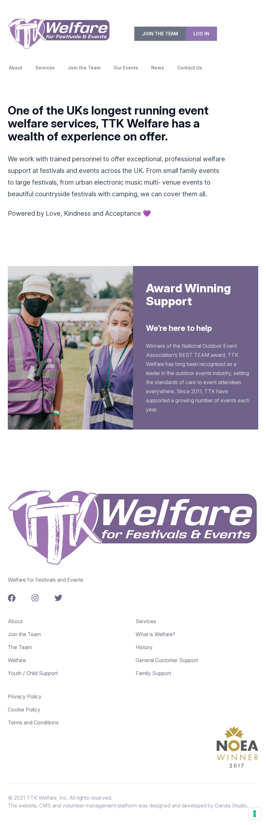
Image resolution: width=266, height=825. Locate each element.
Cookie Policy (24, 709)
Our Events (126, 67)
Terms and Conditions (33, 722)
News (157, 67)
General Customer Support (167, 660)
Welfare (17, 660)
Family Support (153, 673)
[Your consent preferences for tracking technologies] (254, 813)
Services (45, 67)
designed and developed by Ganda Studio (198, 805)
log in (201, 33)
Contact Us (189, 67)
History (144, 647)
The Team (20, 647)
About (15, 67)
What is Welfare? (155, 634)
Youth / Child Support (33, 673)
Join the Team (160, 33)
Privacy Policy (25, 696)
